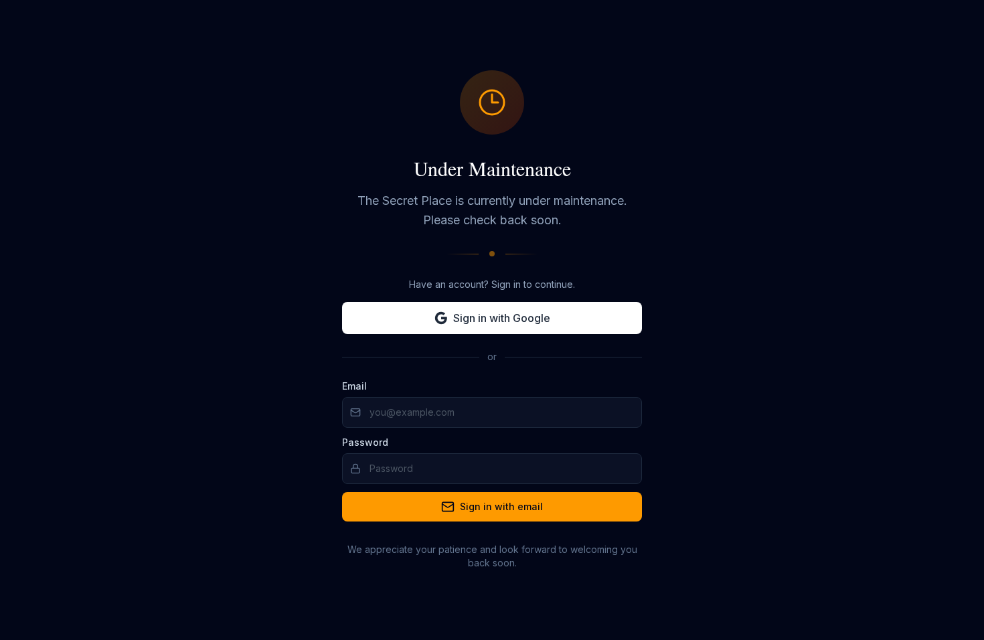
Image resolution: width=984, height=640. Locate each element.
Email (354, 386)
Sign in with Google (501, 318)
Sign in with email (501, 506)
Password (365, 442)
